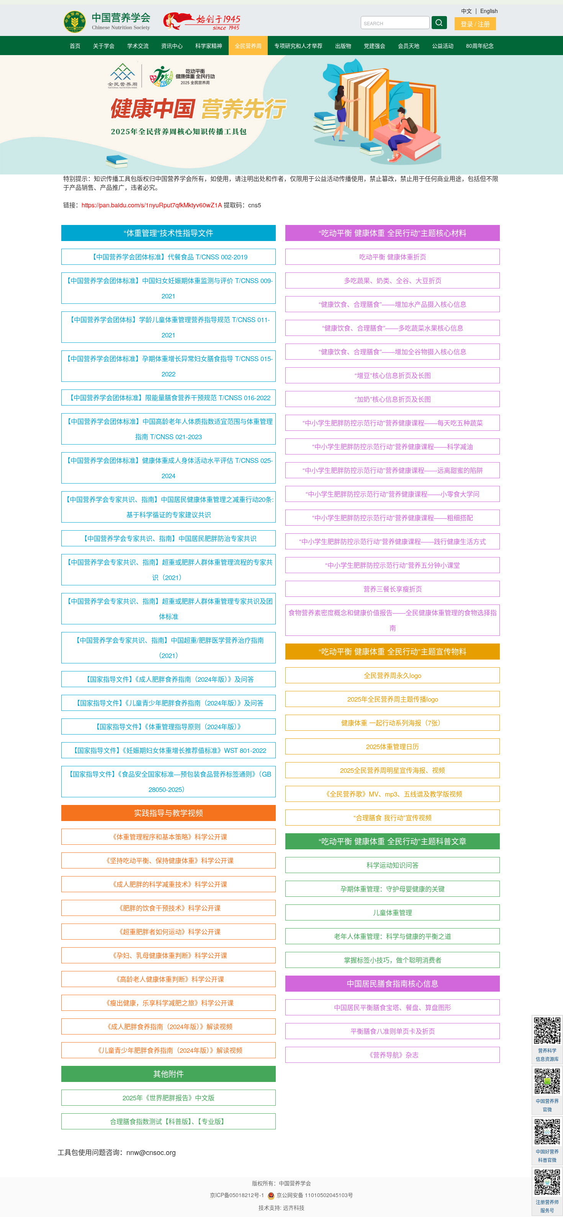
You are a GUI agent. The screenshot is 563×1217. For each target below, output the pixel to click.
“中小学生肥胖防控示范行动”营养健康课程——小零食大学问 (393, 494)
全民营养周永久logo (392, 675)
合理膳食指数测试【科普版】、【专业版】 (168, 1121)
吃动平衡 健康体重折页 (392, 256)
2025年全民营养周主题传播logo (392, 699)
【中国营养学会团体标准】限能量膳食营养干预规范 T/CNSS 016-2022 (168, 397)
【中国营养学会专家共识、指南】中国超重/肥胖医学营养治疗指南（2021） (168, 647)
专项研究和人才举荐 (298, 45)
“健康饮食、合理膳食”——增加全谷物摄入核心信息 (392, 351)
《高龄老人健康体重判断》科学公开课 (168, 979)
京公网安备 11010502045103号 (314, 1195)
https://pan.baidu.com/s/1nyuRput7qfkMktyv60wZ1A (153, 204)
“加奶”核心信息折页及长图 (393, 399)
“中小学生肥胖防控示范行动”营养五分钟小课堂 (392, 565)
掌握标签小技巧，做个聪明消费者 (393, 959)
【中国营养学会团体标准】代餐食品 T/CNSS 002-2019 (168, 256)
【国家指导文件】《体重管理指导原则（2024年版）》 (168, 726)
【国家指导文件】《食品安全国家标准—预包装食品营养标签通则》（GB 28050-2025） (168, 781)
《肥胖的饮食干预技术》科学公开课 (168, 907)
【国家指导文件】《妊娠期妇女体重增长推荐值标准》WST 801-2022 (168, 750)
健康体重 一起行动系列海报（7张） (392, 722)
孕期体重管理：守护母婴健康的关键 (392, 888)
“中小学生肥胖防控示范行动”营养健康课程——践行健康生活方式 (392, 541)
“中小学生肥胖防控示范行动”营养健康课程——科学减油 (392, 446)
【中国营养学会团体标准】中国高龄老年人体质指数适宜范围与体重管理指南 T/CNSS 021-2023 (168, 428)
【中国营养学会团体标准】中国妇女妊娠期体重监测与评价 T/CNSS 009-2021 (168, 287)
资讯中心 (172, 45)
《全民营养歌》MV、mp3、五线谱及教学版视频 (392, 793)
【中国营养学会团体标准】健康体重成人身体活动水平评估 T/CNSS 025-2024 (168, 467)
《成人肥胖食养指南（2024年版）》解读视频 (168, 1026)
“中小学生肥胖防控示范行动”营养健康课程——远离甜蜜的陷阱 (393, 470)
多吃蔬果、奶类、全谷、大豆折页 (393, 280)
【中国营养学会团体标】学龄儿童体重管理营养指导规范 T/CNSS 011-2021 (168, 326)
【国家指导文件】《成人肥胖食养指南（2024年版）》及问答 (168, 679)
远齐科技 (293, 1207)
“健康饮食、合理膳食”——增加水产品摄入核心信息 (392, 304)
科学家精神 (208, 45)
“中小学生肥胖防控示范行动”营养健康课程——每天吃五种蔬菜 (393, 422)
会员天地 (408, 45)
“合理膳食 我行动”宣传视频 (393, 817)
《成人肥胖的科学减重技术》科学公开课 (168, 884)
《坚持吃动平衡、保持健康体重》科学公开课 (168, 860)
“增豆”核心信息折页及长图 (393, 375)
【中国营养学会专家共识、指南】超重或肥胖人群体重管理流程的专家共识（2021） (168, 569)
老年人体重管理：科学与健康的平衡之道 (392, 936)
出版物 (343, 45)
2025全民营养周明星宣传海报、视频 (392, 770)
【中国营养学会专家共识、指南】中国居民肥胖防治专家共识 (169, 538)
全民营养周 (248, 45)
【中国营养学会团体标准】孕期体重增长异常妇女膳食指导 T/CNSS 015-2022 (168, 366)
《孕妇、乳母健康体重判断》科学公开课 (168, 955)
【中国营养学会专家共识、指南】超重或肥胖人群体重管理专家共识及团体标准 (168, 608)
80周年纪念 (480, 45)
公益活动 (442, 45)
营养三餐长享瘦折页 (392, 588)
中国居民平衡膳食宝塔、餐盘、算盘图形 (392, 1007)
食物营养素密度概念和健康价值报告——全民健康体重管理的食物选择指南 (392, 620)
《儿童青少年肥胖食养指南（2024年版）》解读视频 (168, 1050)
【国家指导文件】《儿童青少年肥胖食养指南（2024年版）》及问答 (168, 702)
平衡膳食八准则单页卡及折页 (392, 1031)
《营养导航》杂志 (393, 1054)
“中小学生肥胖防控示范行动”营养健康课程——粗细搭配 (392, 517)
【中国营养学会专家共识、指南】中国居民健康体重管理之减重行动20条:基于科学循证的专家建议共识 (168, 506)
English (489, 11)
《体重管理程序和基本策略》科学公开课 (168, 836)
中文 (467, 11)
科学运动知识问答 (393, 865)
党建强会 (374, 45)
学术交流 (138, 45)
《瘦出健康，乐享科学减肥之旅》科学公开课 (168, 1002)
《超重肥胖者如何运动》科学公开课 (168, 931)
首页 (75, 45)
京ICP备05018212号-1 (237, 1195)
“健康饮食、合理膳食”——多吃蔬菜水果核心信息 (392, 327)
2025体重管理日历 (392, 746)
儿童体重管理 (392, 912)
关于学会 (104, 45)
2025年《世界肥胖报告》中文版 (168, 1097)
